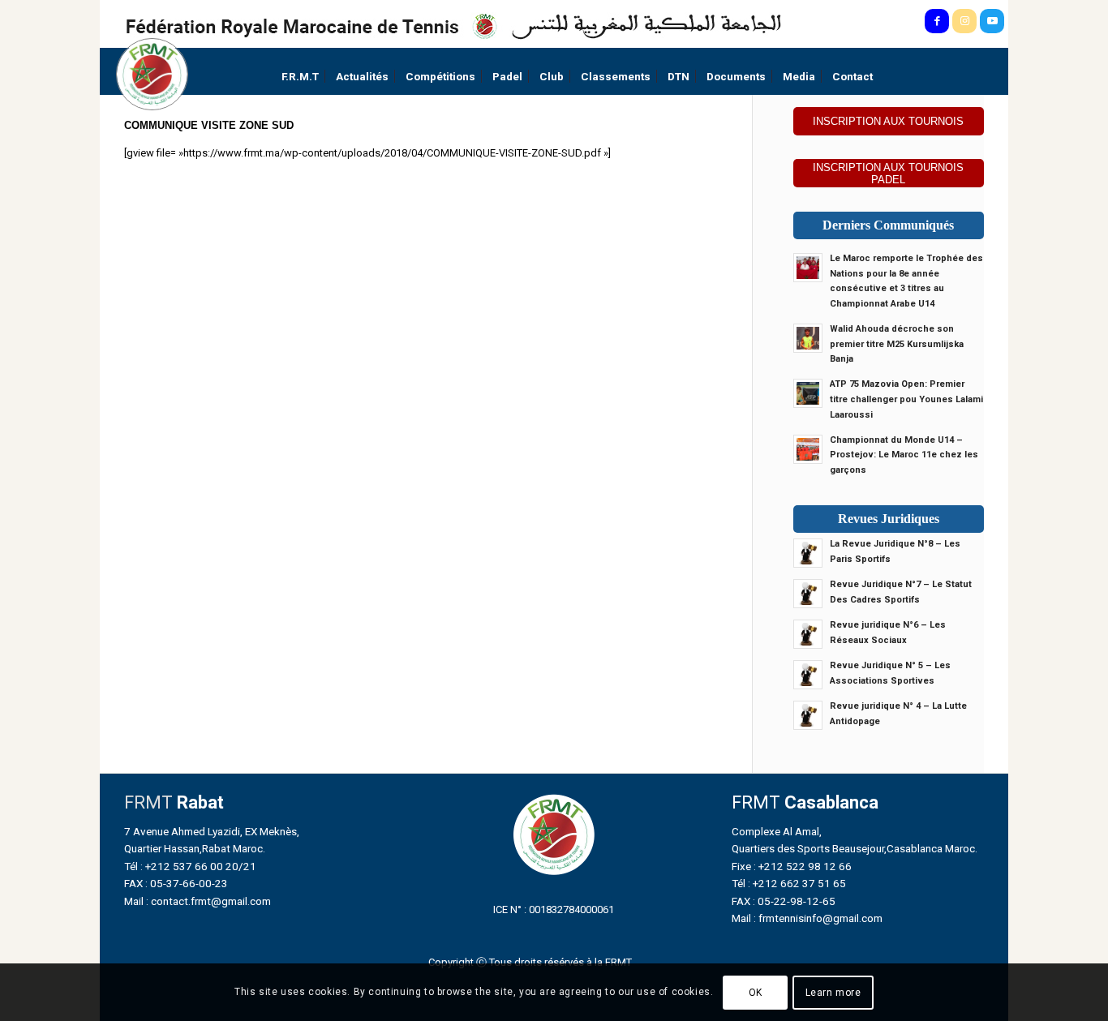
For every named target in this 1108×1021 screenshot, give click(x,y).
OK (755, 992)
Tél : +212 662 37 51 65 (789, 883)
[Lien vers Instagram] (964, 21)
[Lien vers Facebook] (937, 21)
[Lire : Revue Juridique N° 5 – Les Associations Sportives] (807, 674)
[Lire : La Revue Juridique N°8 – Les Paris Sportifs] (807, 553)
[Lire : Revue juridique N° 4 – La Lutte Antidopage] (807, 715)
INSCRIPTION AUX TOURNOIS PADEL (888, 173)
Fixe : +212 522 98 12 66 (792, 866)
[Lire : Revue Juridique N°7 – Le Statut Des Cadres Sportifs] (807, 593)
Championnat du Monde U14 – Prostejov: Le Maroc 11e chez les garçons (904, 455)
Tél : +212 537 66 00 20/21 (190, 866)
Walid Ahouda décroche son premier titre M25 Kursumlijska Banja (897, 344)
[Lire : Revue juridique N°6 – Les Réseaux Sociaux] (807, 634)
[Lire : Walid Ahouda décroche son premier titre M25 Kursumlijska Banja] (807, 338)
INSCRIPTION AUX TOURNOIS (888, 121)
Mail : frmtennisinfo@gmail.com (807, 918)
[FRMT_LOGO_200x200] (152, 74)
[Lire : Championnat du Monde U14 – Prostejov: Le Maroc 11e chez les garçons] (807, 449)
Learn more (833, 992)
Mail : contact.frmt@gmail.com (197, 900)
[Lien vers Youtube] (992, 21)
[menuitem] (300, 76)
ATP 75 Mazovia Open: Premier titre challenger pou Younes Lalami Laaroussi (906, 399)
